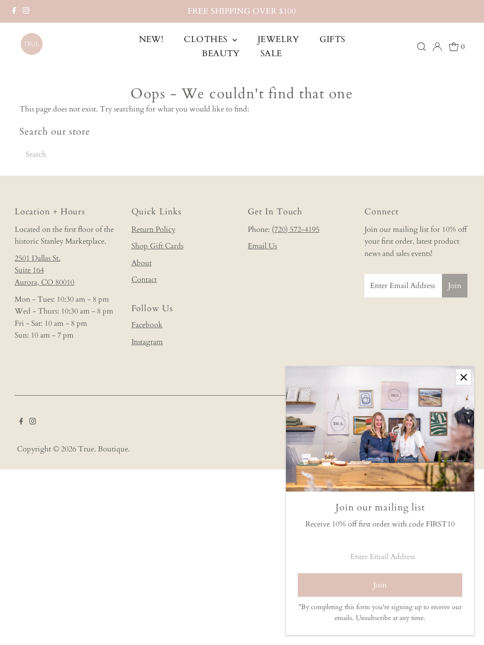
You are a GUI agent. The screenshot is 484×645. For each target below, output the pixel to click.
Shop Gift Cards (157, 246)
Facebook (147, 325)
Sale (271, 53)
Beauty (221, 53)
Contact (144, 279)
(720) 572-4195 (296, 229)
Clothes (207, 39)
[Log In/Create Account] (437, 46)
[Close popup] (463, 377)
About (141, 263)
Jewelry (278, 39)
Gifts (332, 39)
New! (151, 39)
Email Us (262, 246)
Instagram (147, 342)
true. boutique (103, 449)
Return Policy (153, 229)
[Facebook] (14, 11)
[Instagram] (26, 11)
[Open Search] (421, 46)
